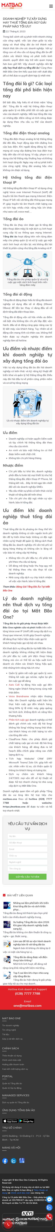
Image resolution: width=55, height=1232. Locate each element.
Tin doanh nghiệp (10, 1025)
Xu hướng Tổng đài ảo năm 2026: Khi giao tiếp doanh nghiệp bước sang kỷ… (31, 925)
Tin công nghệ (9, 1030)
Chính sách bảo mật (11, 1060)
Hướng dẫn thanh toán (13, 1064)
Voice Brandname (19, 696)
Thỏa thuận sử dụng (12, 1055)
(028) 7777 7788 (27, 993)
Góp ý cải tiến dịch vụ (12, 1038)
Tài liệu (5, 1034)
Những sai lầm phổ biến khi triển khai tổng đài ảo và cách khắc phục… (31, 906)
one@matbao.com (27, 1005)
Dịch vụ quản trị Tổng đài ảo (15, 1102)
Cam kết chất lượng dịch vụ (15, 1069)
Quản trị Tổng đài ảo (12, 1083)
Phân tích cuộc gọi (19, 719)
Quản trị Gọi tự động (11, 1088)
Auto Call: (14, 684)
